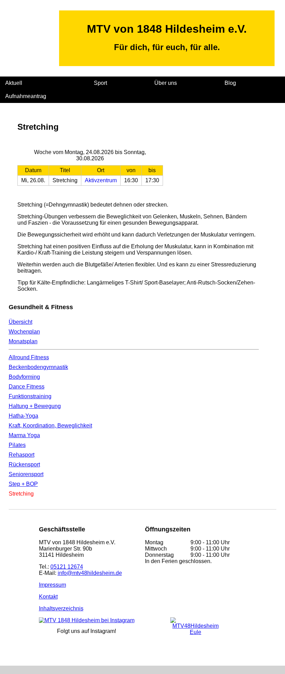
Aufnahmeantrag (25, 96)
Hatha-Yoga (23, 416)
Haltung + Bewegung (35, 406)
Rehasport (21, 455)
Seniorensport (26, 474)
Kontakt (48, 597)
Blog (230, 83)
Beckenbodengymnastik (38, 367)
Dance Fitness (26, 387)
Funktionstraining (30, 396)
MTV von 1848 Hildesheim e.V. (167, 29)
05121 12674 (66, 567)
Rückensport (24, 464)
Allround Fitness (29, 357)
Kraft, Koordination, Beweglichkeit (50, 425)
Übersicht (20, 322)
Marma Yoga (24, 435)
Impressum (52, 585)
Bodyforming (24, 377)
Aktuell (13, 83)
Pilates (17, 445)
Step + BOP (23, 484)
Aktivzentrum (101, 180)
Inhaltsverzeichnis (61, 608)
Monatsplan (23, 341)
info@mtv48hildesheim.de (90, 573)
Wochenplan (24, 332)
